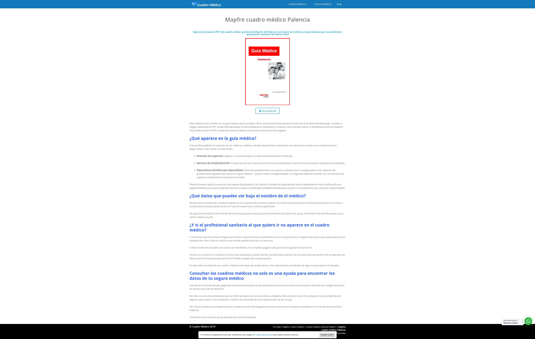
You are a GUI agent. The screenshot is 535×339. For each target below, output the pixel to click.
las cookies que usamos (263, 335)
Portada (276, 326)
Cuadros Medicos (297, 4)
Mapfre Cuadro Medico (293, 326)
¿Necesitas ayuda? (510, 321)
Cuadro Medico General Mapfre (321, 326)
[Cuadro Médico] (206, 4)
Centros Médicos (322, 4)
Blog (339, 4)
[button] (267, 111)
